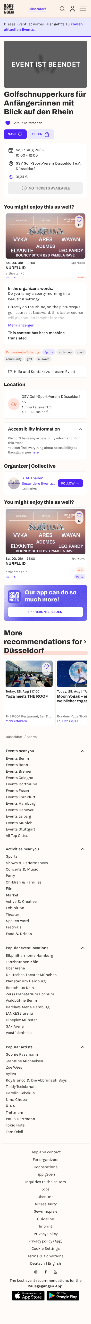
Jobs (46, 1189)
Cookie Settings (46, 1248)
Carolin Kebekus (20, 1093)
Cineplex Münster (21, 1020)
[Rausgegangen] (9, 9)
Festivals (13, 927)
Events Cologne (19, 777)
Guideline (45, 1219)
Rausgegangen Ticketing (22, 352)
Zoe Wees (14, 1067)
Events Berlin (17, 758)
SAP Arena (15, 1026)
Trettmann (15, 1112)
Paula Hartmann (20, 1118)
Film (10, 888)
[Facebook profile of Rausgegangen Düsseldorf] (46, 1272)
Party (10, 875)
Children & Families (23, 882)
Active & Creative (21, 901)
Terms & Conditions (46, 1256)
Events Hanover (19, 810)
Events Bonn (17, 764)
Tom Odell (14, 1131)
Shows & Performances (27, 863)
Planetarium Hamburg (26, 981)
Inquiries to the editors (45, 1181)
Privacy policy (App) (45, 1241)
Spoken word (17, 920)
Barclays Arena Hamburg (28, 1007)
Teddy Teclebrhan (21, 1086)
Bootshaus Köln (20, 987)
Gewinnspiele (45, 1211)
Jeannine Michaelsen (24, 1061)
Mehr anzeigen (21, 325)
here (35, 452)
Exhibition (15, 907)
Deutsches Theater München (31, 974)
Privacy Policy (46, 1233)
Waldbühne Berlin (21, 1000)
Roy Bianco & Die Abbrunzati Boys (36, 1080)
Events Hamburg (20, 803)
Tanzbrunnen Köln (22, 961)
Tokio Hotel (15, 1125)
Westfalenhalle (19, 1032)
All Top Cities (17, 835)
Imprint (45, 1226)
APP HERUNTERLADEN (55, 613)
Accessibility (46, 1204)
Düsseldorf (14, 737)
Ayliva (11, 1073)
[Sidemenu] (82, 8)
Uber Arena (15, 968)
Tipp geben (45, 1174)
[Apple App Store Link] (28, 1296)
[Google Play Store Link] (63, 1296)
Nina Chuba (16, 1099)
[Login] (72, 9)
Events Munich (19, 822)
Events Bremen (19, 771)
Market (12, 895)
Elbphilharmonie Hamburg (29, 955)
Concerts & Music (22, 869)
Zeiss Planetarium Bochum (30, 994)
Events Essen (17, 790)
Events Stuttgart (20, 829)
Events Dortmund (21, 784)
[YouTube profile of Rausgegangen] (55, 1272)
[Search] (62, 9)
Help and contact (46, 1152)
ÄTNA (10, 1105)
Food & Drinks (19, 933)
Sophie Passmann (22, 1054)
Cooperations (46, 1167)
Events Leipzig (18, 816)
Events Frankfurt (20, 797)
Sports (48, 352)
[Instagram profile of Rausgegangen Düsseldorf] (36, 1272)
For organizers (45, 1159)
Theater (12, 914)
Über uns (45, 1196)
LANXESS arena (19, 1013)
